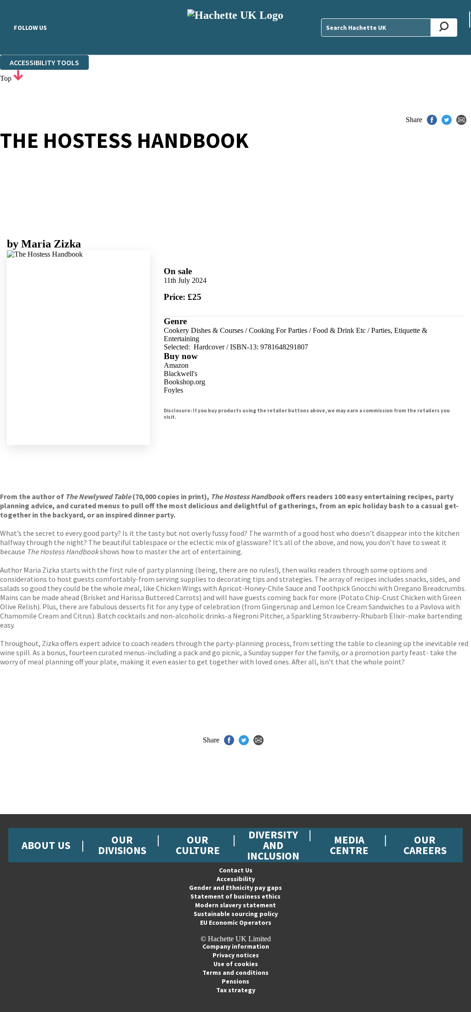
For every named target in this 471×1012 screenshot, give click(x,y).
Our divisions (122, 844)
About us (46, 845)
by (44, 244)
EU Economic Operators (235, 922)
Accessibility (236, 879)
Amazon (176, 365)
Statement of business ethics (235, 896)
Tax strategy (235, 990)
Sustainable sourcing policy (236, 914)
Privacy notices (236, 955)
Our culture (198, 844)
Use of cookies (235, 964)
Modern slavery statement (235, 905)
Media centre (349, 844)
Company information (235, 946)
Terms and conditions (235, 972)
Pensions (235, 981)
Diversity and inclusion (273, 845)
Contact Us (236, 870)
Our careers (425, 844)
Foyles (173, 390)
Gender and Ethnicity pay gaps (235, 887)
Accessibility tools (44, 62)
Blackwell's (180, 373)
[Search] (444, 27)
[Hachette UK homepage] (235, 27)
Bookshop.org (184, 382)
